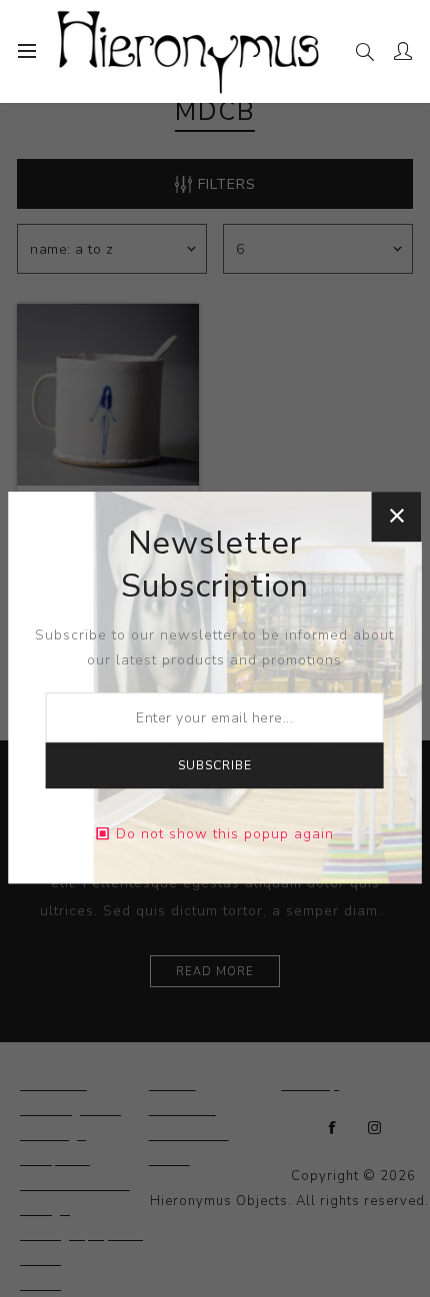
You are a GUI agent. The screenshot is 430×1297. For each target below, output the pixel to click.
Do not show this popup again (225, 833)
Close (396, 517)
